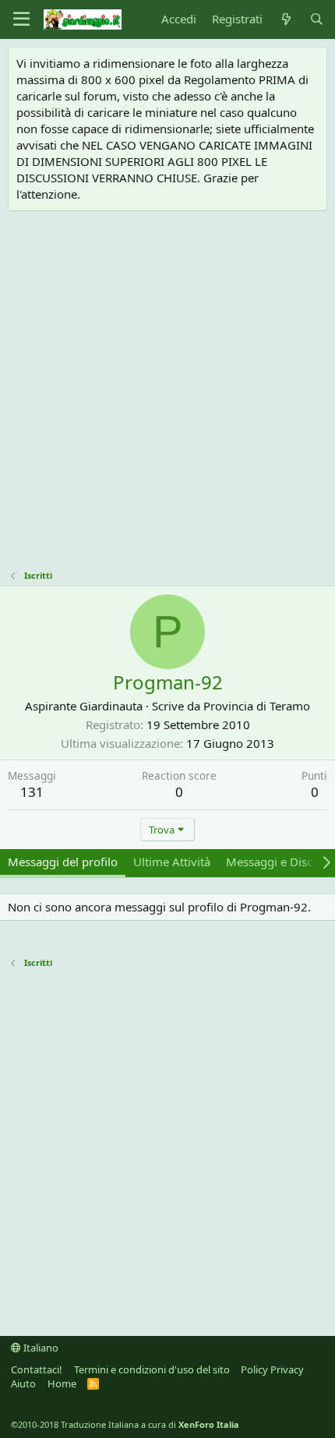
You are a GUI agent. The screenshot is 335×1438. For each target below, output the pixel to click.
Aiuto (23, 1383)
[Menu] (21, 19)
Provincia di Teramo (256, 706)
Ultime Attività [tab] (171, 861)
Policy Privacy (272, 1369)
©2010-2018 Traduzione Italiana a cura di (125, 1424)
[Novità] (285, 19)
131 (32, 792)
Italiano (39, 1348)
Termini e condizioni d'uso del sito (152, 1369)
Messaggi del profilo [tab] (63, 861)
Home (62, 1383)
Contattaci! (36, 1369)
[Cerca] (317, 19)
